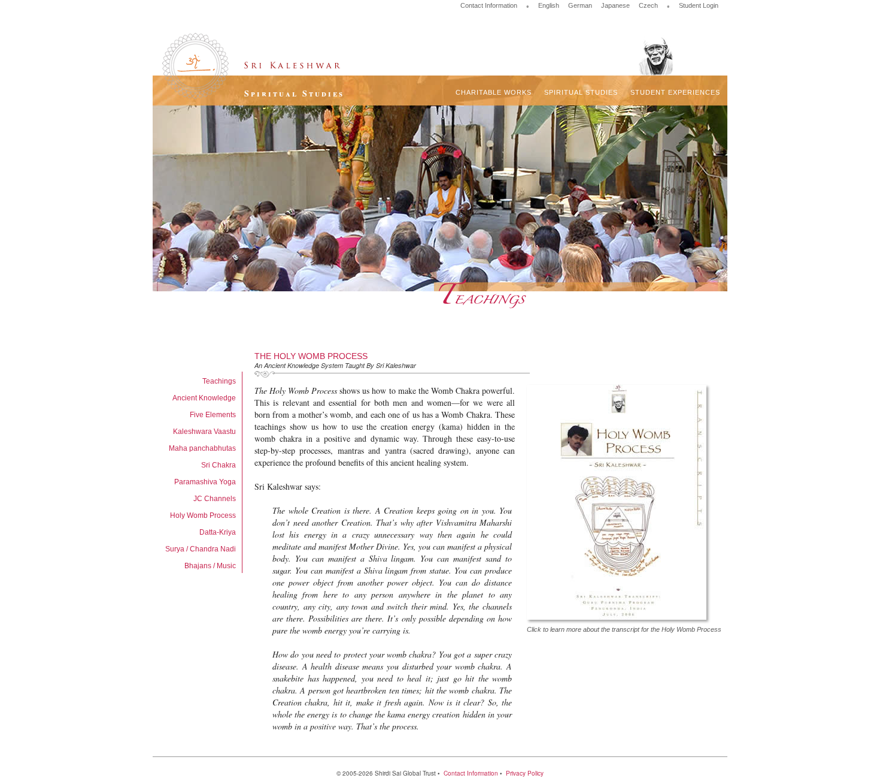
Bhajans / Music (210, 566)
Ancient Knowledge (204, 398)
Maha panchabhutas (202, 448)
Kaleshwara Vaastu (204, 431)
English (548, 5)
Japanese (615, 5)
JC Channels (214, 498)
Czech (648, 5)
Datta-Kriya (217, 532)
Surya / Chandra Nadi (200, 549)
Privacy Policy (525, 773)
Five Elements (213, 415)
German (580, 5)
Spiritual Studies (581, 92)
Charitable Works (494, 92)
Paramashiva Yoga (205, 482)
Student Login (698, 5)
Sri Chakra (218, 465)
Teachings (219, 381)
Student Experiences (675, 92)
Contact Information (488, 5)
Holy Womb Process (203, 515)
